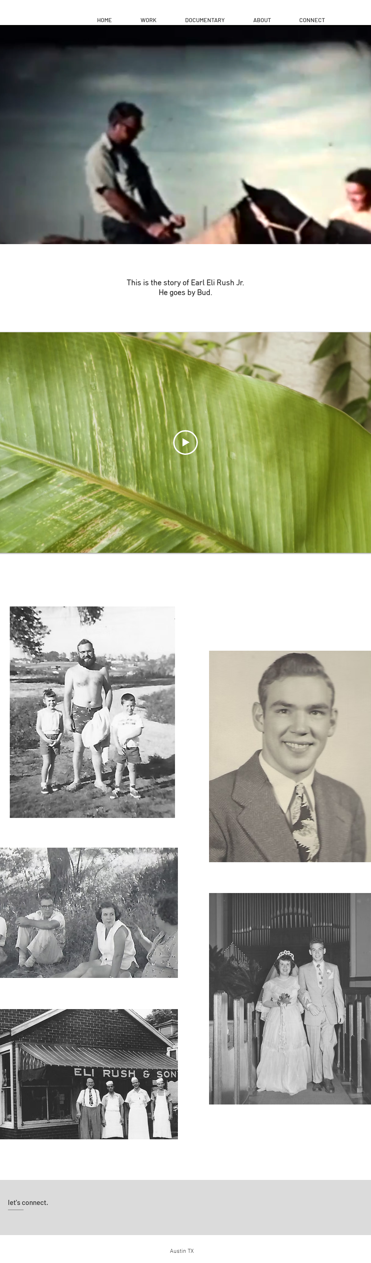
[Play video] (185, 442)
